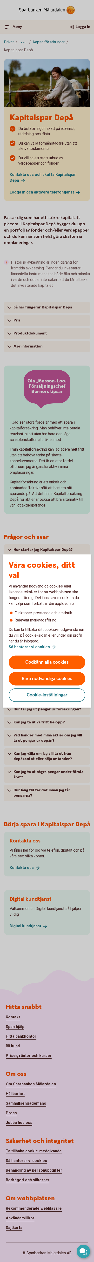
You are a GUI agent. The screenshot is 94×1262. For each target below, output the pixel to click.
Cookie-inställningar (47, 695)
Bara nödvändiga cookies (47, 679)
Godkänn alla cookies (47, 662)
